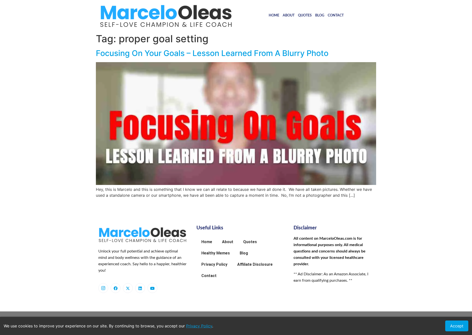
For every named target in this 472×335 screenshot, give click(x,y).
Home (274, 15)
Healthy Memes (215, 253)
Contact (336, 15)
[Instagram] (103, 288)
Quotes (305, 15)
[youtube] (152, 288)
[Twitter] (128, 288)
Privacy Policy (214, 264)
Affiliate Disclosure (255, 264)
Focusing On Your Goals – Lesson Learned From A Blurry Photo (212, 53)
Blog (319, 15)
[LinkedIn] (140, 288)
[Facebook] (115, 288)
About (289, 15)
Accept (456, 325)
